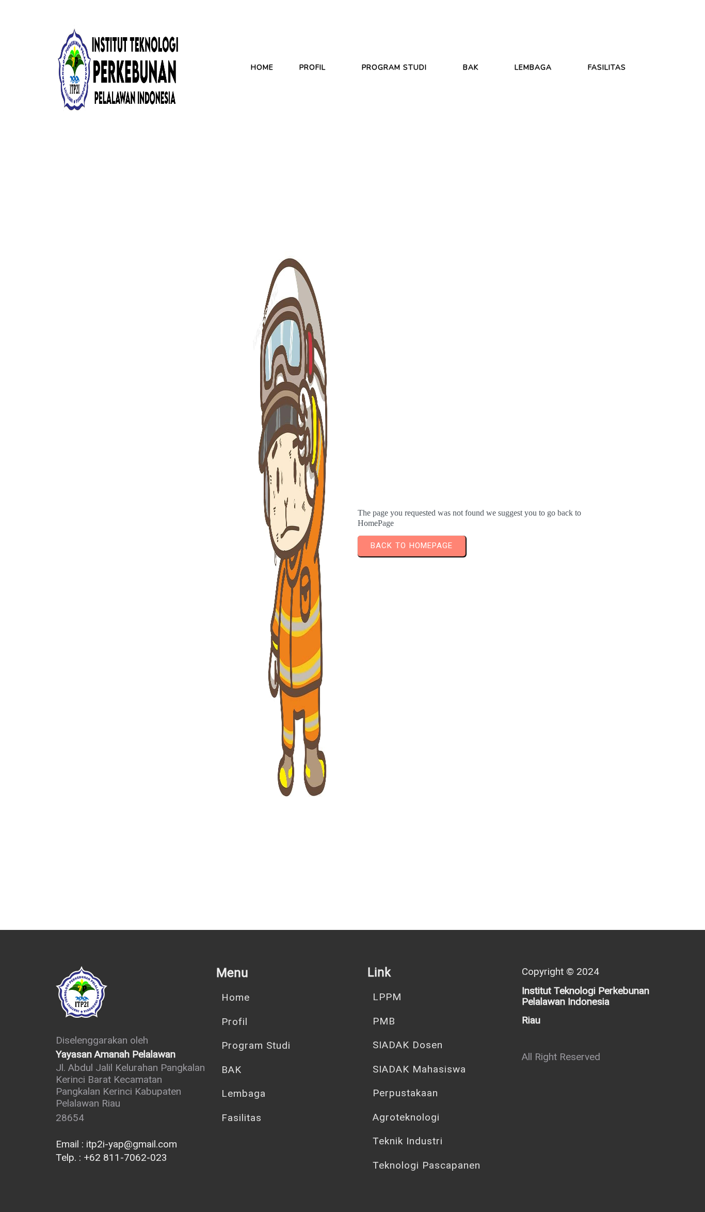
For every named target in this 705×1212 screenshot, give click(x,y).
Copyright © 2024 (560, 971)
